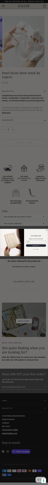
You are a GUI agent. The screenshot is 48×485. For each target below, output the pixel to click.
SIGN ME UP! (36, 245)
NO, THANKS (36, 249)
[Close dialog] (46, 230)
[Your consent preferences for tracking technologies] (43, 480)
